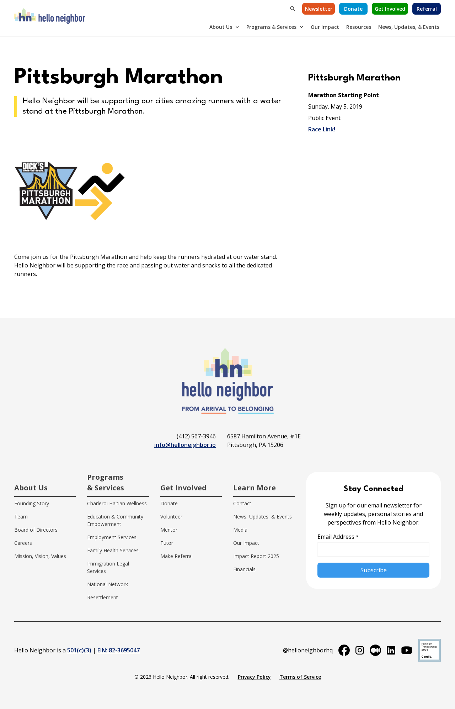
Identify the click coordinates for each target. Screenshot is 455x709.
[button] (224, 26)
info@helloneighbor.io (185, 445)
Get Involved (390, 8)
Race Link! (321, 129)
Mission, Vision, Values (40, 556)
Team (21, 516)
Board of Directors (36, 529)
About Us (220, 27)
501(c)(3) (79, 650)
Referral (427, 8)
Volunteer (171, 516)
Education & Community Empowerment (115, 520)
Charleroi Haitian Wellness (117, 503)
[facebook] (344, 650)
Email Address (338, 537)
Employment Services (111, 537)
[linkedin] (391, 650)
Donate (353, 8)
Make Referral (176, 556)
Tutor (166, 542)
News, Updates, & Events (408, 27)
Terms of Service (300, 676)
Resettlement (102, 597)
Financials (244, 569)
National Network (107, 584)
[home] (49, 18)
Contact (242, 503)
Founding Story (31, 503)
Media (240, 529)
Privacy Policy (254, 676)
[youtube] (406, 650)
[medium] (375, 650)
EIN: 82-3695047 (118, 650)
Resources (358, 27)
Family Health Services (113, 550)
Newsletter (318, 8)
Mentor (168, 529)
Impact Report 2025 (256, 556)
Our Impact (325, 27)
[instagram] (359, 650)
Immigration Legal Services (108, 567)
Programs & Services (271, 27)
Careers (23, 542)
